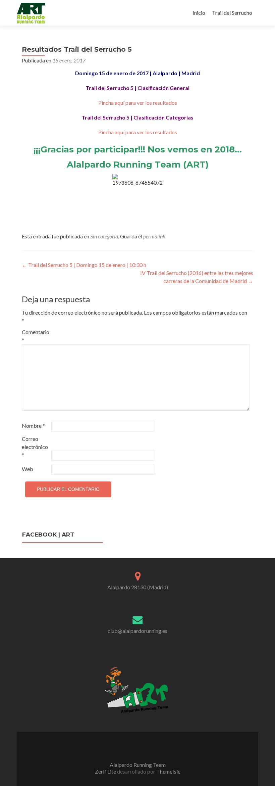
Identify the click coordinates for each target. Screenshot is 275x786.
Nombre (33, 425)
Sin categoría (104, 236)
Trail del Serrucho (232, 12)
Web (27, 469)
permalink (154, 236)
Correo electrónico (35, 446)
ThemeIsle (168, 771)
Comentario (35, 336)
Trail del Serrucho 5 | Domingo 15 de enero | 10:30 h (84, 265)
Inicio (198, 12)
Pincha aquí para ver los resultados (137, 102)
